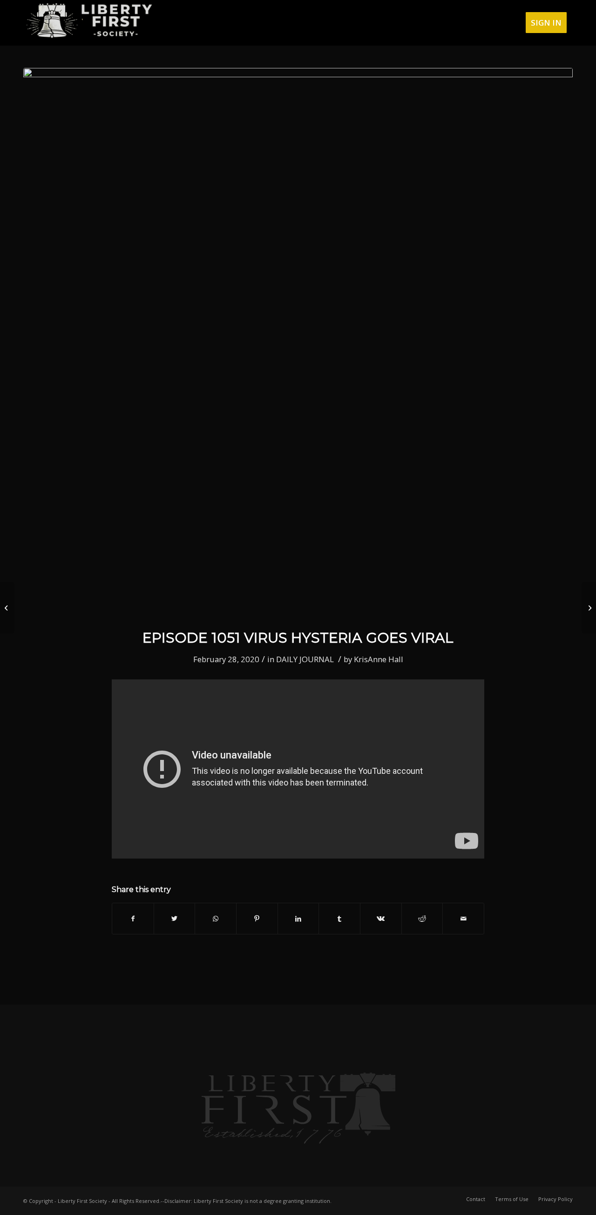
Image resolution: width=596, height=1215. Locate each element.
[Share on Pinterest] (257, 918)
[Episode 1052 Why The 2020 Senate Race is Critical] (589, 607)
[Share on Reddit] (422, 918)
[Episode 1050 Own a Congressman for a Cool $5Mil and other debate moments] (7, 607)
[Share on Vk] (380, 918)
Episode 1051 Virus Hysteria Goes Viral (298, 637)
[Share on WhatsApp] (215, 918)
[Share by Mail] (463, 918)
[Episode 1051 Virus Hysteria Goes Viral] (298, 342)
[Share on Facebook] (133, 918)
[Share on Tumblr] (339, 918)
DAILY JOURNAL (305, 659)
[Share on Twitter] (174, 918)
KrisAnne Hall (378, 659)
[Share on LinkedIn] (298, 918)
